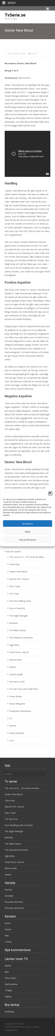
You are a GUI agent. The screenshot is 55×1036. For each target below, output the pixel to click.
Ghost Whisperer (17, 703)
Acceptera (27, 523)
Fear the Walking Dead (20, 601)
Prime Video (10, 978)
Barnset (8, 889)
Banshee (13, 623)
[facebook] (47, 9)
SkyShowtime (24, 77)
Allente (8, 965)
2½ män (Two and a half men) (23, 689)
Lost (11, 740)
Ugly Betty (14, 645)
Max (7, 935)
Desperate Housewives (20, 711)
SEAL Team (14, 586)
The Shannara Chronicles (21, 637)
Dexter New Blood (18, 571)
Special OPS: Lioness (19, 579)
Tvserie (34, 53)
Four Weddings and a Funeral (18, 825)
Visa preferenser (27, 539)
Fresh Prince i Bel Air (19, 652)
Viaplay (8, 996)
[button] (50, 493)
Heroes (12, 725)
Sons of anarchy (17, 608)
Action (8, 923)
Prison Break (15, 696)
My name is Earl (16, 681)
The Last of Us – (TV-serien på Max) (26, 557)
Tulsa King (14, 564)
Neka (27, 531)
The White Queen (17, 630)
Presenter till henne (14, 902)
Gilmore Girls (15, 659)
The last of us (11, 819)
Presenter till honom (14, 908)
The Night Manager (18, 615)
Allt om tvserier (13, 551)
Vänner (12, 667)
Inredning (9, 1011)
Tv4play (8, 990)
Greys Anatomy (16, 733)
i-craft (34, 1027)
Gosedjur (9, 895)
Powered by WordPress (15, 1027)
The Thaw (14, 593)
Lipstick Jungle (16, 674)
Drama (8, 929)
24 (10, 718)
